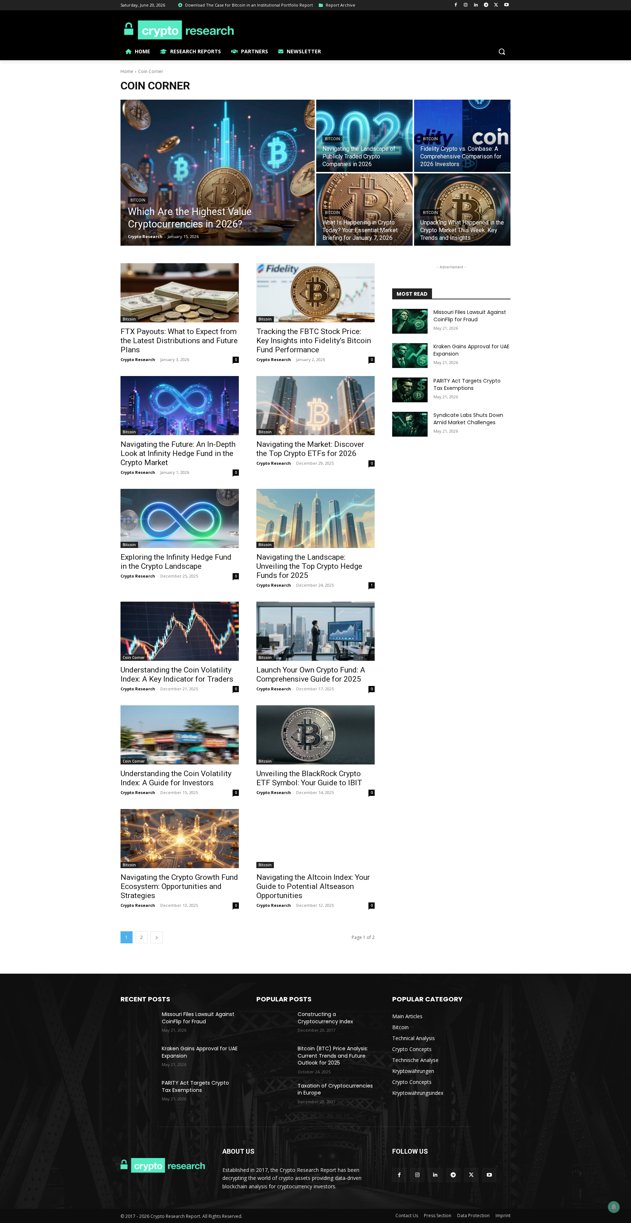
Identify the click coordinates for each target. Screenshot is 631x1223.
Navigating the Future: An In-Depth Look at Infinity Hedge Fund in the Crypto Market (178, 453)
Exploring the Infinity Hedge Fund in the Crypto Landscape (176, 562)
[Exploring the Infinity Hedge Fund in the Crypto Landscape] (180, 518)
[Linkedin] (476, 5)
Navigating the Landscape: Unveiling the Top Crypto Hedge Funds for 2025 (309, 566)
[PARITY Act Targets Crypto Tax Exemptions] (410, 389)
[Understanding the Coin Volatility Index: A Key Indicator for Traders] (180, 631)
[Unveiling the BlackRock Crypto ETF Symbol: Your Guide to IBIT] (315, 734)
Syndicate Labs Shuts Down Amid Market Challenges (468, 418)
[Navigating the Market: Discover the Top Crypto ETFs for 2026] (315, 405)
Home (127, 71)
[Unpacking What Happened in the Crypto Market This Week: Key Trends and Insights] (462, 209)
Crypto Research (138, 359)
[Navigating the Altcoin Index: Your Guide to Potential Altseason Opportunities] (315, 838)
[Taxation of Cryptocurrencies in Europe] (274, 1094)
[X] (496, 5)
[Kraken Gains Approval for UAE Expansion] (410, 355)
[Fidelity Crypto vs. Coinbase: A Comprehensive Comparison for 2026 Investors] (462, 136)
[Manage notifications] (614, 1207)
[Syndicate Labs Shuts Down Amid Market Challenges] (410, 424)
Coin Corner (134, 657)
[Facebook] (455, 5)
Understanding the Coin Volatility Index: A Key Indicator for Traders (177, 674)
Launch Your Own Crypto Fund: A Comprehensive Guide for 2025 (310, 674)
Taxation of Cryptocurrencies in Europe (335, 1089)
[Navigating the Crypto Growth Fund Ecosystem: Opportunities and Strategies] (180, 838)
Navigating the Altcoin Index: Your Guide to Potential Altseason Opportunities (313, 886)
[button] (501, 51)
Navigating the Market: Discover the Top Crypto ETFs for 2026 (310, 449)
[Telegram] (486, 5)
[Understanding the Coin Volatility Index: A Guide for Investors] (180, 734)
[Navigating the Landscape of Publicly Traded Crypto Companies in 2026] (364, 136)
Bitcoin (137, 200)
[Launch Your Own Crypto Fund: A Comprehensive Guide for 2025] (315, 631)
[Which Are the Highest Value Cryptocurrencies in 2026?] (218, 173)
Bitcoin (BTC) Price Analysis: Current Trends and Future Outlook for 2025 (333, 1055)
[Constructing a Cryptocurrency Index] (274, 1023)
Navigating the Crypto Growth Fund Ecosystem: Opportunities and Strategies (179, 886)
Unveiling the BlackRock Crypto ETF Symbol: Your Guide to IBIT (309, 778)
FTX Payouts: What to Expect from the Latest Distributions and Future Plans (179, 340)
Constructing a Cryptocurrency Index (325, 1018)
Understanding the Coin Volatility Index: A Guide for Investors (176, 778)
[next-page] (156, 937)
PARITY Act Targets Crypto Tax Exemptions (467, 384)
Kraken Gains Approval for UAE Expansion (471, 350)
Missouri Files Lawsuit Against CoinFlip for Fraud (469, 315)
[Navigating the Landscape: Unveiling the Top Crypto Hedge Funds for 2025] (315, 518)
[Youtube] (506, 5)
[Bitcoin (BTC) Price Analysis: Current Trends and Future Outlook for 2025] (274, 1057)
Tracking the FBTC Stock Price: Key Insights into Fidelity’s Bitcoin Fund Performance (313, 340)
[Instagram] (466, 5)
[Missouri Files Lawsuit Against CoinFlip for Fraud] (410, 321)
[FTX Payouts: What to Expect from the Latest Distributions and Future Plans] (180, 292)
